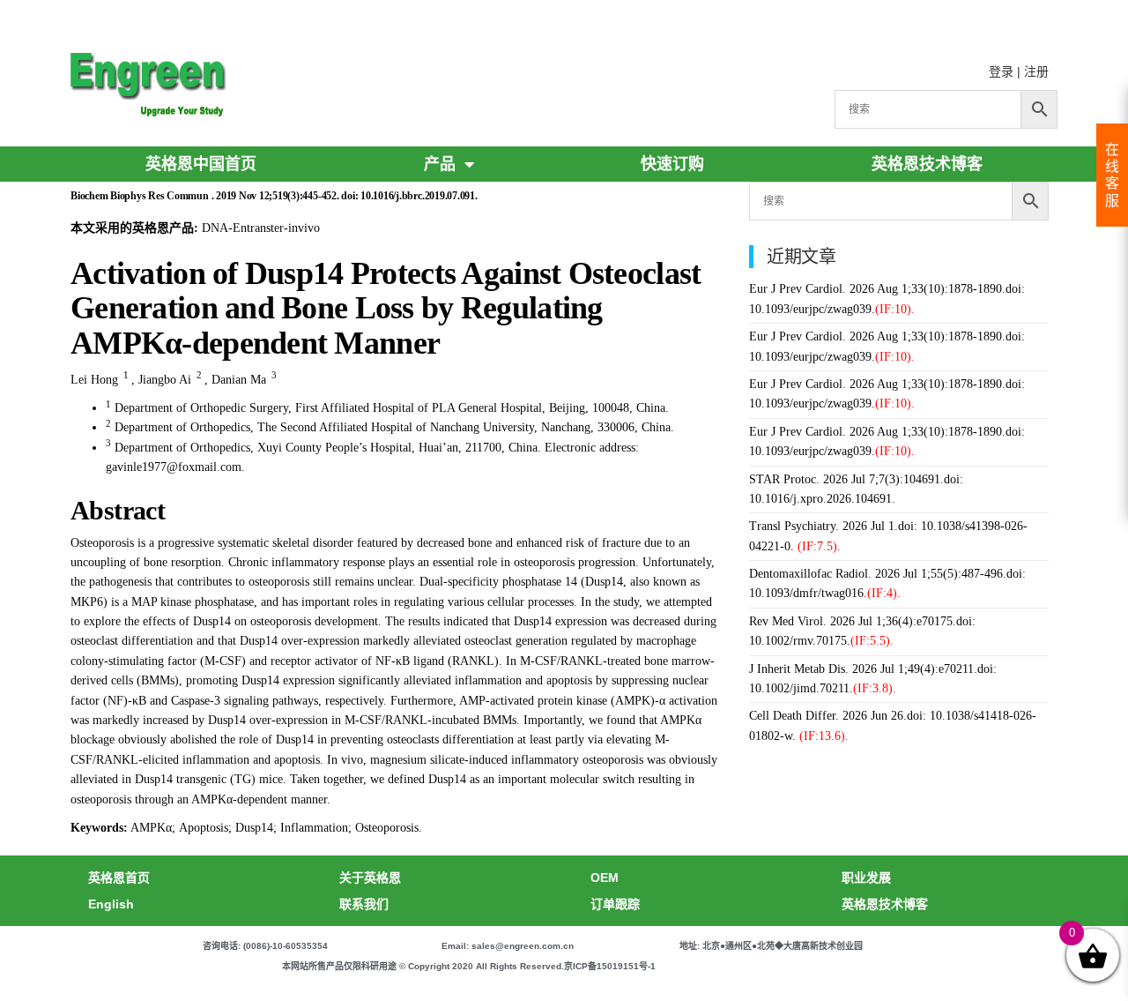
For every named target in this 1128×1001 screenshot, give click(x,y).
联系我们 (364, 904)
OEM (604, 877)
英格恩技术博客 (927, 164)
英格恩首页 (119, 877)
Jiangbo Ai (164, 379)
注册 (1036, 71)
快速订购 (672, 164)
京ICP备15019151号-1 (610, 966)
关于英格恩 (370, 877)
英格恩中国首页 (200, 164)
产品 (440, 164)
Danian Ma (239, 379)
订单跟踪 (615, 904)
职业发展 (866, 877)
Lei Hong (94, 379)
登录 (1001, 71)
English (111, 904)
